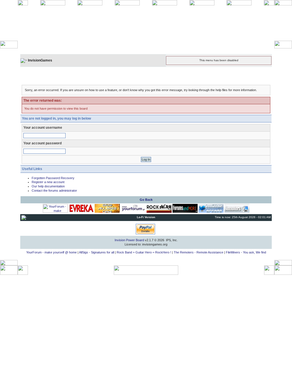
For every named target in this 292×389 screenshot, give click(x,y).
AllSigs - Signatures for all (96, 252)
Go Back (146, 199)
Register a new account (48, 182)
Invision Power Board (129, 240)
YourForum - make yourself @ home (51, 252)
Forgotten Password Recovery (53, 178)
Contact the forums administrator (54, 190)
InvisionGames (40, 60)
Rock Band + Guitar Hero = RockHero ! (144, 252)
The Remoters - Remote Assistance (198, 252)
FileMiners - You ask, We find (246, 252)
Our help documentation (48, 186)
